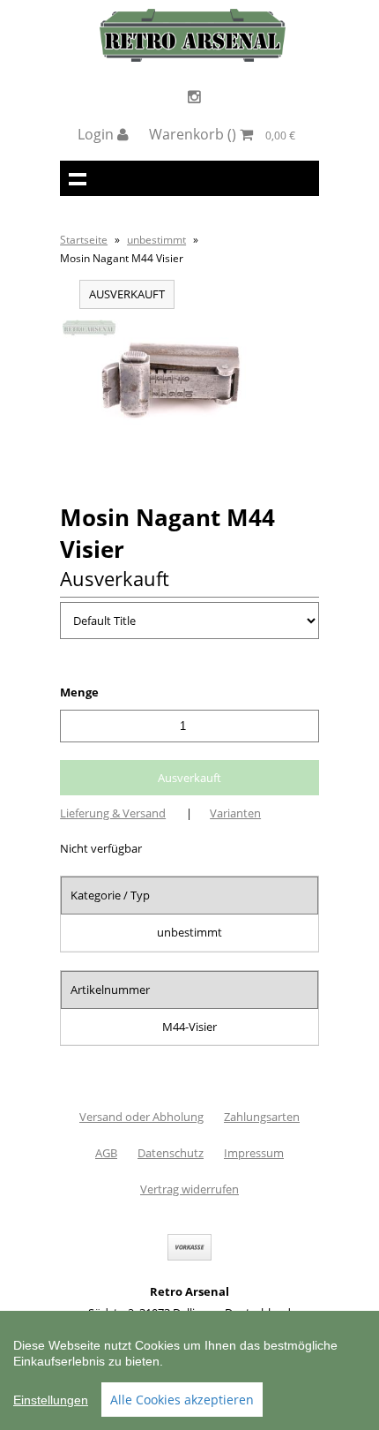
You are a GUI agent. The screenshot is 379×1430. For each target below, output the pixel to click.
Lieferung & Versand (113, 813)
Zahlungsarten (262, 1117)
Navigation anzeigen (77, 178)
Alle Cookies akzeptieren (182, 1399)
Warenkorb (222, 134)
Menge (79, 692)
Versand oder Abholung (141, 1117)
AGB (106, 1153)
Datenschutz (170, 1153)
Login (97, 134)
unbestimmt (156, 239)
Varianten (235, 813)
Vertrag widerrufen (189, 1189)
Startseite (84, 239)
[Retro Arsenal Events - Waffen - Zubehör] (193, 57)
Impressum (254, 1153)
